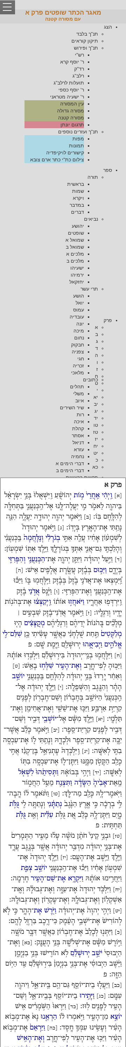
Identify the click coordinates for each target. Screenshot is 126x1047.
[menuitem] (56, 93)
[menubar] (63, 93)
